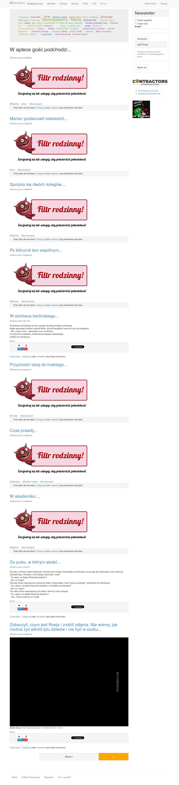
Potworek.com (35, 3)
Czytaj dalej (15, 356)
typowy (64, 31)
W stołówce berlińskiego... (34, 316)
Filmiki (85, 3)
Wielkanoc (97, 25)
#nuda (27, 23)
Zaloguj (164, 3)
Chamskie (35, 17)
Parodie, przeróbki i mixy (96, 22)
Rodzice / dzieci (30, 481)
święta (88, 25)
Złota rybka (23, 20)
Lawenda (89, 31)
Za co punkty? (64, 777)
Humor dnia (143, 23)
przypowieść (46, 34)
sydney (63, 25)
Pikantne (15, 103)
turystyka (56, 31)
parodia (111, 28)
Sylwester (48, 25)
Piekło (14, 777)
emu (78, 25)
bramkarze (106, 31)
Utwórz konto (150, 3)
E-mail (138, 26)
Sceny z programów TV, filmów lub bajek (55, 22)
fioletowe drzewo (80, 34)
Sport (98, 31)
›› (113, 757)
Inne (24, 103)
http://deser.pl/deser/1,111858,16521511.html (42, 727)
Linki (94, 3)
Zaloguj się (41, 107)
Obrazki (74, 3)
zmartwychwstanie (26, 28)
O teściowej (35, 20)
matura (41, 28)
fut (19, 25)
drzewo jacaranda (63, 34)
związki (72, 31)
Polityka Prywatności (31, 777)
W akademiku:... (25, 496)
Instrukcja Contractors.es (149, 93)
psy (33, 23)
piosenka (101, 28)
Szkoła (85, 17)
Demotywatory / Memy (61, 19)
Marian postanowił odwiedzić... (39, 118)
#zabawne (23, 31)
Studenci (15, 547)
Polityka (51, 28)
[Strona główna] (18, 2)
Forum (103, 3)
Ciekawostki (89, 20)
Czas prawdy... (23, 430)
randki (79, 31)
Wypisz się (142, 67)
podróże (71, 25)
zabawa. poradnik (35, 25)
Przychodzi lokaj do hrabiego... (38, 364)
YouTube (74, 28)
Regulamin (49, 777)
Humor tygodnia (145, 20)
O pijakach (23, 17)
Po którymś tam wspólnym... (36, 250)
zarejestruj (54, 107)
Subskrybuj (142, 38)
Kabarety (78, 22)
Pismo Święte (62, 28)
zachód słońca (89, 28)
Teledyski (114, 23)
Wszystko (51, 3)
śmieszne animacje (40, 31)
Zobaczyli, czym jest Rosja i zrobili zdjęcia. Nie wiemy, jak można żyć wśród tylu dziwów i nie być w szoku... (63, 626)
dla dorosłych (36, 103)
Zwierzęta (106, 17)
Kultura (33, 34)
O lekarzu (94, 17)
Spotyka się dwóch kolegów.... (38, 184)
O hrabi (14, 415)
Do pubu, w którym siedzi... (35, 562)
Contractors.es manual (148, 90)
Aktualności (23, 34)
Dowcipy (63, 3)
